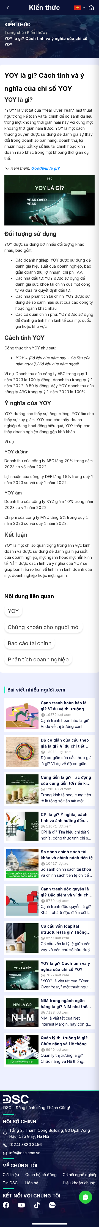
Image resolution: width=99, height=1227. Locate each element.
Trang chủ (14, 32)
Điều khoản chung (79, 1182)
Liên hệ (31, 1182)
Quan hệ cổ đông (41, 1174)
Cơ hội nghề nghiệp (80, 1174)
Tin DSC (10, 1182)
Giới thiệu (11, 1174)
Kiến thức (36, 32)
